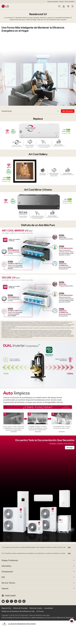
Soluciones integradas (52, 1)
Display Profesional (10, 560)
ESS (3, 577)
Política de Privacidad (20, 608)
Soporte (5, 588)
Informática (6, 566)
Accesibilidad (48, 608)
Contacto (61, 1)
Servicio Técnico (8, 583)
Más (69, 547)
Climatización (7, 571)
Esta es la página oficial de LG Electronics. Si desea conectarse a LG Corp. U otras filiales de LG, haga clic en (38, 617)
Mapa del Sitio (6, 608)
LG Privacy (40, 611)
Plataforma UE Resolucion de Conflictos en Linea (18, 611)
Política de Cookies (35, 608)
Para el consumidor (69, 1)
